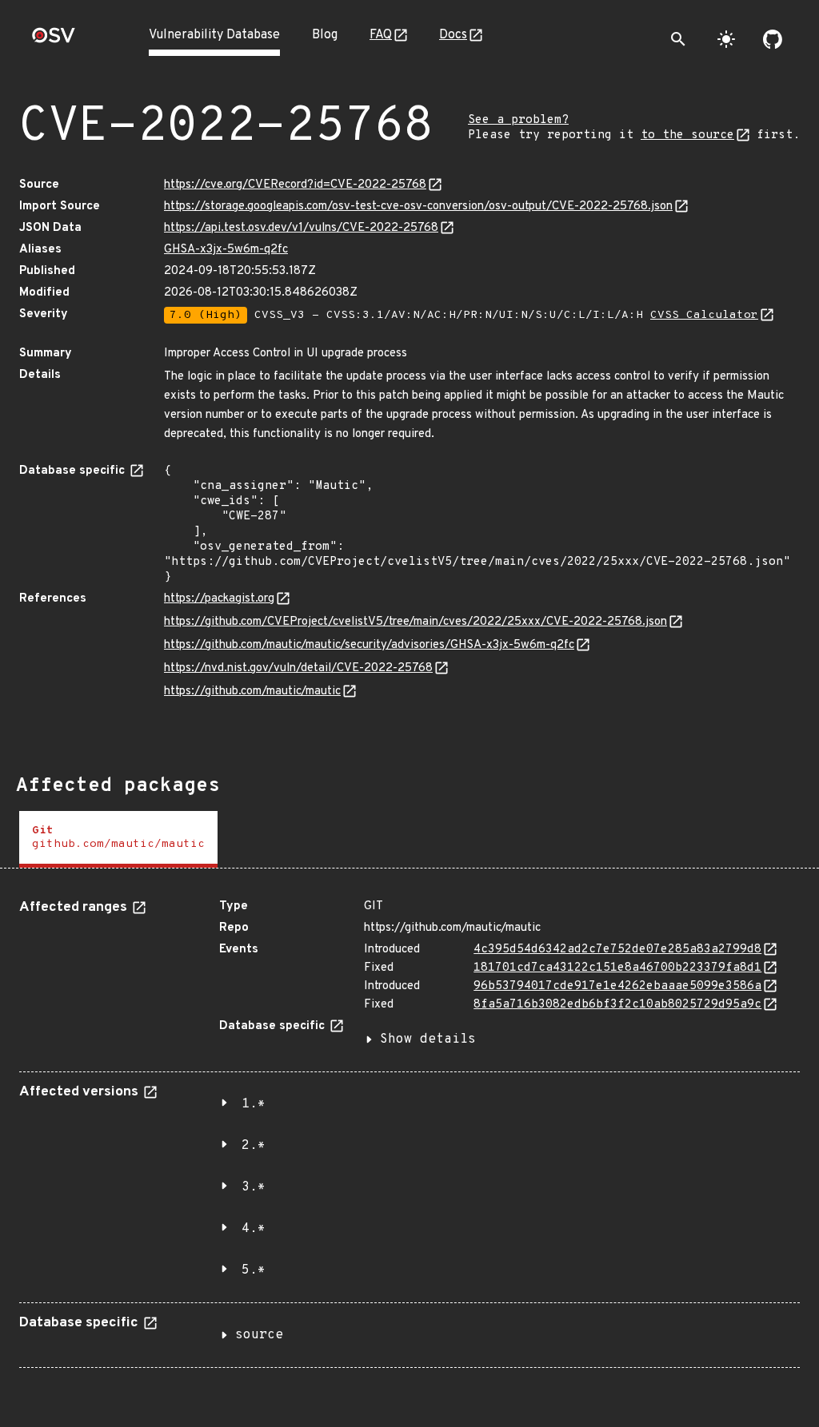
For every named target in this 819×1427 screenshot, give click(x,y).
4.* (254, 1229)
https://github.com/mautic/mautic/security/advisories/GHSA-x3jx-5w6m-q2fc (369, 645)
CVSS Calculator (704, 315)
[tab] (118, 839)
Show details (428, 1039)
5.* (254, 1270)
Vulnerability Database (214, 35)
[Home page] (53, 40)
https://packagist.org (219, 598)
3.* (254, 1187)
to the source (687, 135)
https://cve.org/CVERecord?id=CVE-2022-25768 (295, 185)
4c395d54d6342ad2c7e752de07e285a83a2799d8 (617, 949)
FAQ (381, 35)
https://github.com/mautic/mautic (252, 691)
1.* (254, 1104)
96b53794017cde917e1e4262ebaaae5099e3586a (617, 986)
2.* (254, 1146)
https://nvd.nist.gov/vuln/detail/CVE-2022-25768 (298, 668)
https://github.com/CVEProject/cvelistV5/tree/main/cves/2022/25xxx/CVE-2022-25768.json (415, 622)
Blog (325, 35)
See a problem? (518, 120)
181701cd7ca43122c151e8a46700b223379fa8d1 (617, 968)
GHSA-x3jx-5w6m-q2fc (226, 249)
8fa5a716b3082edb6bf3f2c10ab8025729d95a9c (617, 1004)
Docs (453, 35)
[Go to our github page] (772, 39)
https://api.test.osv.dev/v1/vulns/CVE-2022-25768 (301, 228)
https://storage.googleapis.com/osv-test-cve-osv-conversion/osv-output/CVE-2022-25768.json (418, 206)
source (259, 1335)
